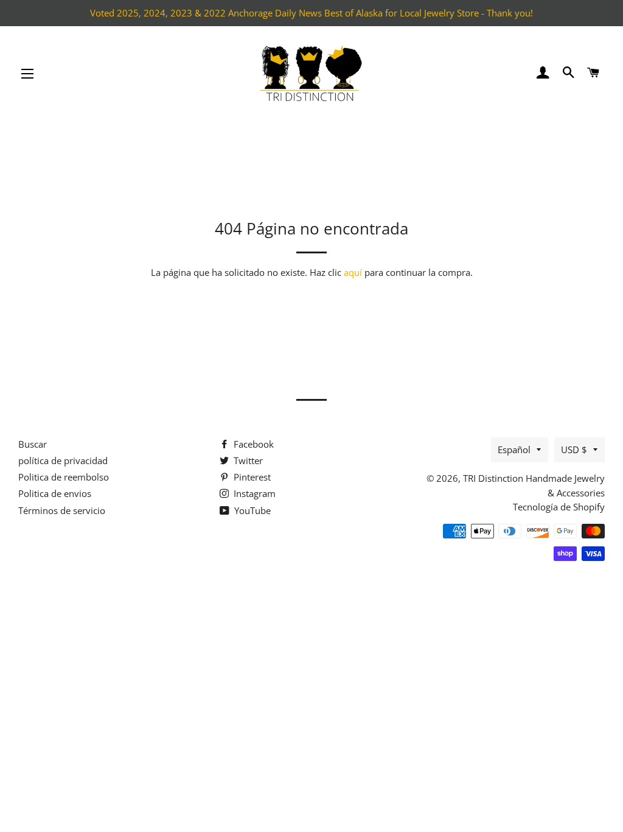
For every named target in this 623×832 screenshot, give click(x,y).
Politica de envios (54, 493)
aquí (353, 272)
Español (514, 449)
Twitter (247, 460)
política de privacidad (63, 460)
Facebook (252, 444)
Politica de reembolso (63, 477)
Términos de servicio (61, 510)
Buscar (32, 444)
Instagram (253, 493)
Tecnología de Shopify (559, 507)
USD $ (574, 449)
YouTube (251, 510)
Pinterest (251, 477)
